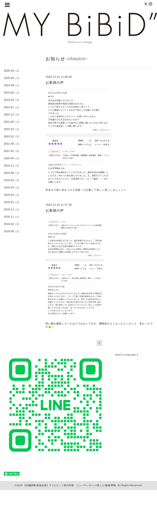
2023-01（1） (12, 107)
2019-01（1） (12, 202)
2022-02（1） (12, 129)
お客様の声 (55, 83)
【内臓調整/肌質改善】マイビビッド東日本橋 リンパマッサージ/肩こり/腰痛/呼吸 (69, 485)
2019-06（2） (12, 180)
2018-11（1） (12, 216)
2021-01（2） (12, 151)
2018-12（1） (12, 209)
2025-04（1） (12, 78)
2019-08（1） (12, 173)
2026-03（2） (12, 70)
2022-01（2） (12, 136)
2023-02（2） (12, 100)
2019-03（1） (12, 187)
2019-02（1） (12, 194)
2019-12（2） (12, 165)
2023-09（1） (12, 85)
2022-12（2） (12, 114)
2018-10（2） (12, 224)
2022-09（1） (12, 121)
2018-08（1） (12, 231)
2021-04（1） (12, 143)
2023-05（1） (12, 92)
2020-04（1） (12, 158)
